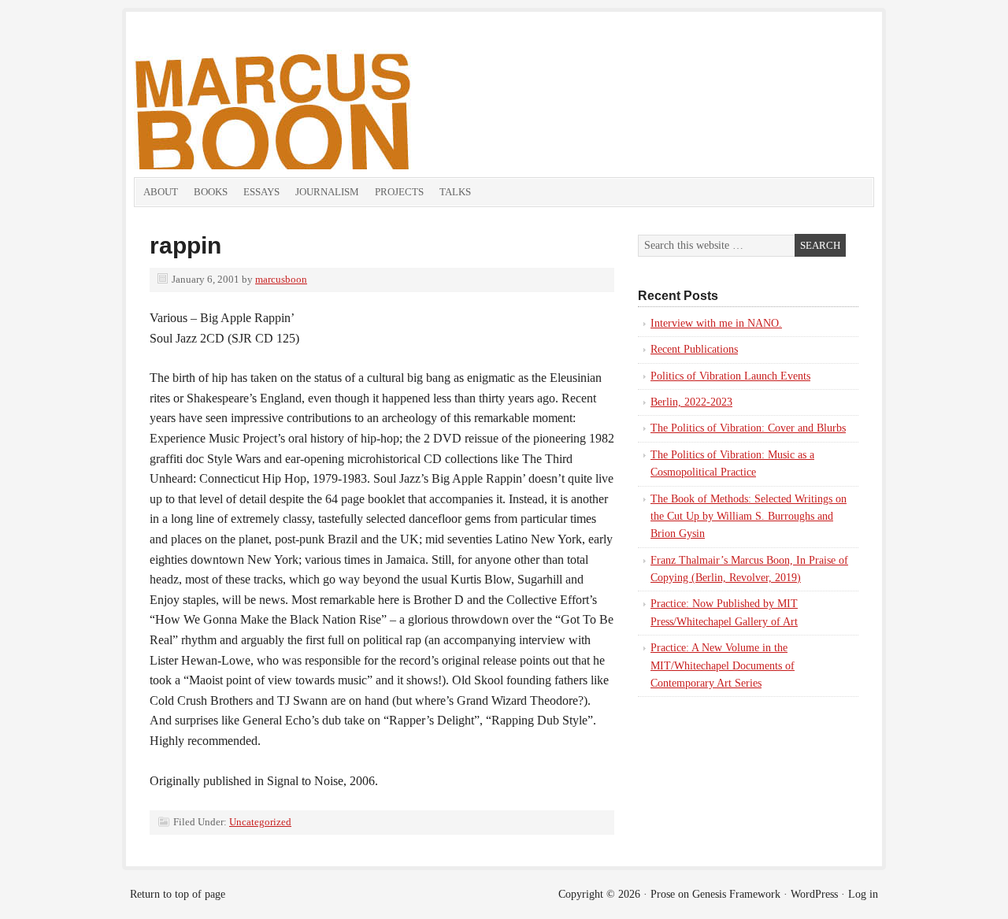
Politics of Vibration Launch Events (730, 376)
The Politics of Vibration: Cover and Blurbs (748, 428)
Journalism (327, 192)
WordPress (814, 894)
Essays (261, 192)
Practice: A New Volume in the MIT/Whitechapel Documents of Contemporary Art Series (722, 665)
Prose (662, 894)
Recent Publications (694, 349)
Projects (399, 192)
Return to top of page (177, 894)
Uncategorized (260, 822)
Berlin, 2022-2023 (691, 402)
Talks (455, 192)
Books (211, 192)
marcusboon (281, 279)
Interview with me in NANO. (716, 323)
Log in (863, 894)
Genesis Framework (736, 894)
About (160, 192)
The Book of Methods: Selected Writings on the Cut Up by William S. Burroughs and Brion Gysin (748, 516)
